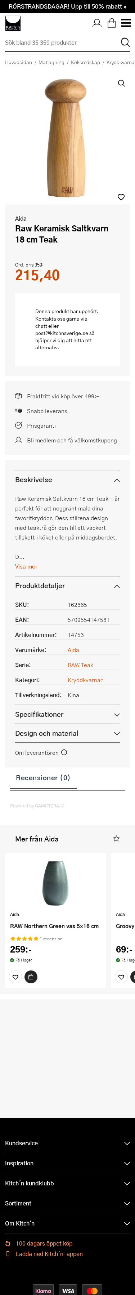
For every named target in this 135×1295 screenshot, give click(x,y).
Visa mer (26, 566)
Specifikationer (39, 714)
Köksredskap (85, 61)
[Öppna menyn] (125, 23)
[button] (121, 197)
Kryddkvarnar (85, 680)
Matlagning (51, 61)
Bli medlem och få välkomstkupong (72, 440)
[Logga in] (97, 23)
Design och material (46, 733)
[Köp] (30, 976)
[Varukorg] (111, 23)
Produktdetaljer (40, 585)
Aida (21, 218)
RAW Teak (80, 665)
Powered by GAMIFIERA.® (37, 805)
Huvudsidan (18, 61)
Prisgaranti (41, 425)
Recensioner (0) (43, 777)
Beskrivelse (33, 479)
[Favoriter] (15, 976)
